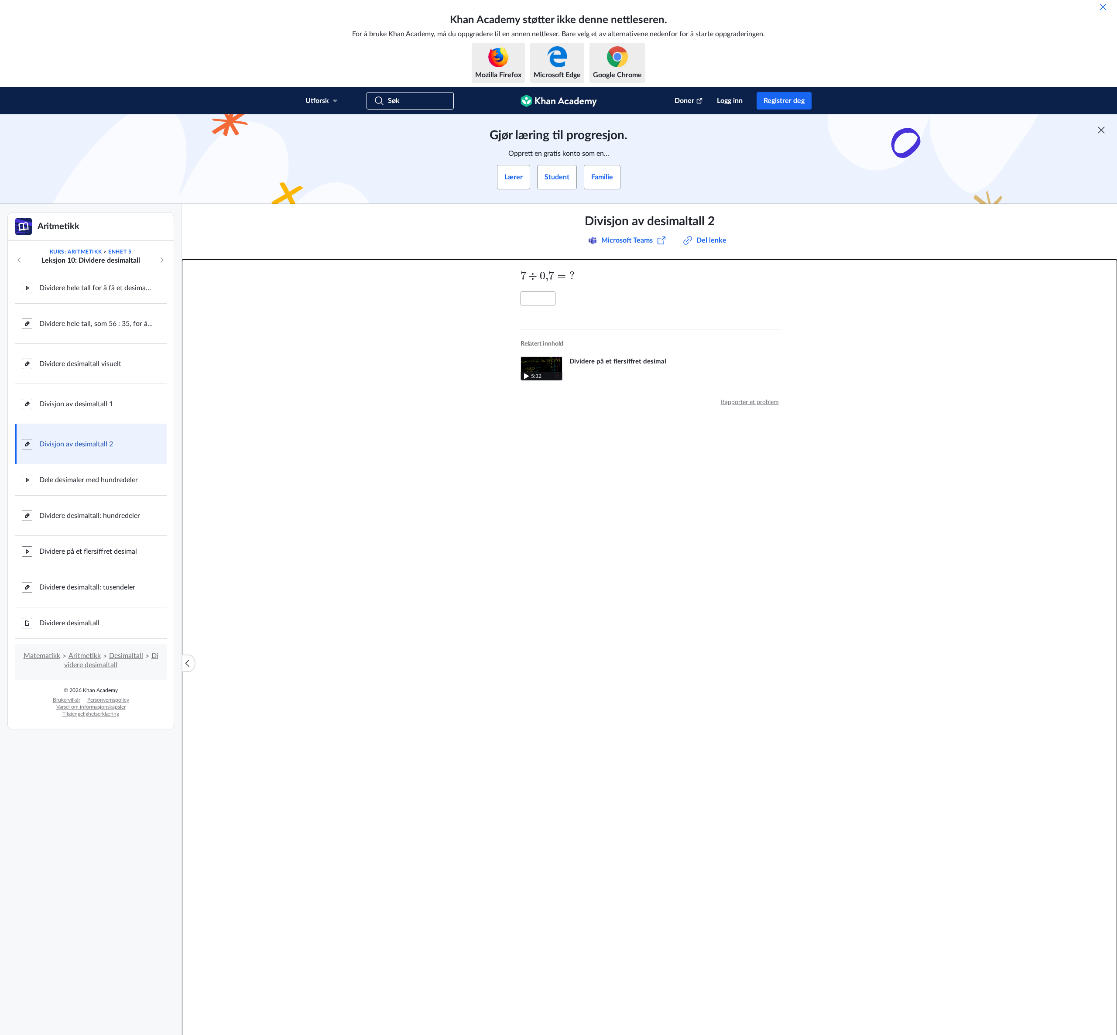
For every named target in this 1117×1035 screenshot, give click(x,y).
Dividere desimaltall (69, 623)
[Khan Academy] (559, 101)
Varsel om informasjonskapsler (91, 706)
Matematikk (42, 655)
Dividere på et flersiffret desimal (88, 551)
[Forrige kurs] (19, 260)
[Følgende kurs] (162, 260)
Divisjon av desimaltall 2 (76, 444)
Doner (684, 100)
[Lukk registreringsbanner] (1101, 130)
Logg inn (730, 100)
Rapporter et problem (750, 402)
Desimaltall (126, 655)
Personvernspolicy (108, 700)
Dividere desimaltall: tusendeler (87, 587)
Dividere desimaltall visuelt (80, 363)
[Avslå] (1103, 7)
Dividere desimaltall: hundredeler (89, 515)
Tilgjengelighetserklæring (90, 713)
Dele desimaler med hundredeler (88, 479)
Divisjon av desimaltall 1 (76, 404)
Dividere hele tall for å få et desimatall (96, 287)
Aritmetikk (85, 655)
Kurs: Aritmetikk (76, 251)
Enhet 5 (119, 251)
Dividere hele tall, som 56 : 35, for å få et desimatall (96, 323)
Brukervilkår (66, 700)
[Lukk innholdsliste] (188, 663)
